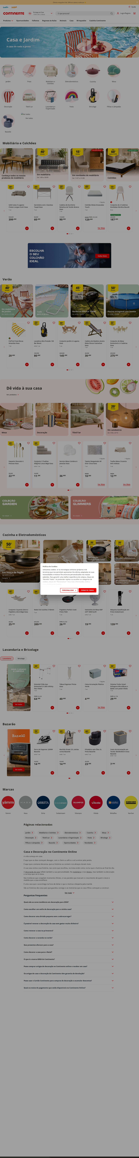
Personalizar (68, 590)
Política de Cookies (54, 584)
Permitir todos (87, 590)
